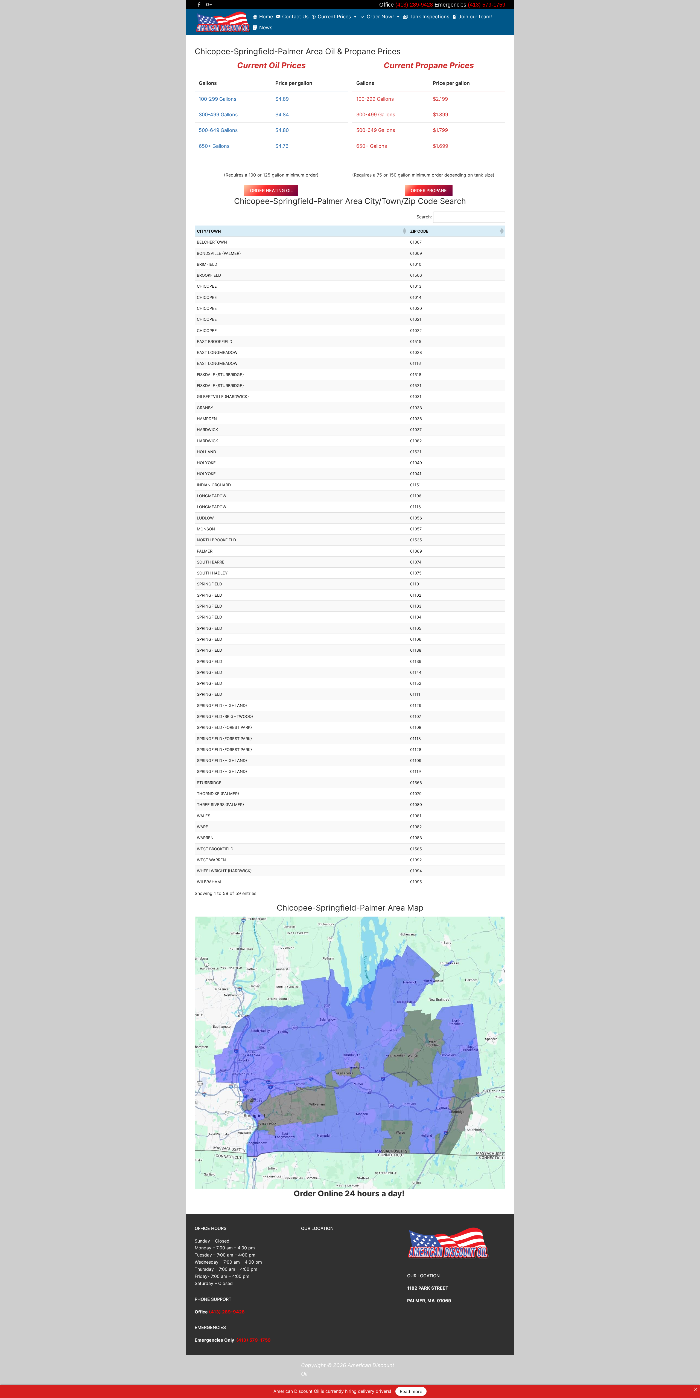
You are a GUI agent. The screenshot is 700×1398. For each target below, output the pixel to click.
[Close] (695, 1389)
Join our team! (475, 16)
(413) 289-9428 (414, 5)
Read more (411, 1391)
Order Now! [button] (380, 16)
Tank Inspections (429, 16)
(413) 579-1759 (485, 5)
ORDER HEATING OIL (271, 190)
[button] (404, 231)
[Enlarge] (496, 926)
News (265, 27)
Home (266, 16)
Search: (424, 216)
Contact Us (295, 16)
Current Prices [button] (334, 16)
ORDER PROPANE (429, 190)
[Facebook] (199, 4)
